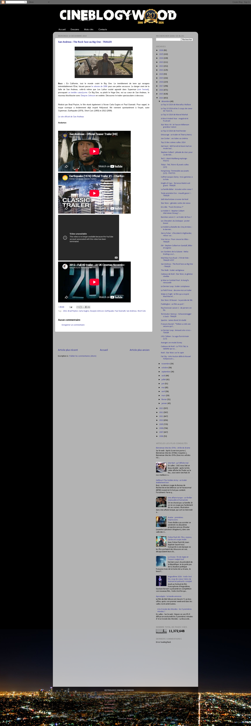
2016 (161, 90)
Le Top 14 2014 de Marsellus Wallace (176, 105)
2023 (161, 62)
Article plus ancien (139, 350)
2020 (161, 74)
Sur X (106, 697)
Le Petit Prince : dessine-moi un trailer (176, 290)
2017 (161, 86)
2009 (161, 424)
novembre (166, 364)
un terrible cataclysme (77, 92)
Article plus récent (68, 350)
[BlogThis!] (80, 307)
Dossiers (75, 29)
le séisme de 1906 (99, 86)
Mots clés (88, 29)
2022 (161, 66)
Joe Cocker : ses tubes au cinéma (174, 139)
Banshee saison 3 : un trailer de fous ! (176, 217)
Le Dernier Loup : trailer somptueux (175, 286)
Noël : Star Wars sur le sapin (172, 353)
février (164, 399)
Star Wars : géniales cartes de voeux (175, 203)
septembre (166, 372)
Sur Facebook (109, 701)
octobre (165, 368)
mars (164, 396)
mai (163, 388)
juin (163, 384)
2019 (161, 78)
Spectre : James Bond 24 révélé (173, 320)
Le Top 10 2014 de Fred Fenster (173, 131)
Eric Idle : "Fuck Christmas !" (172, 207)
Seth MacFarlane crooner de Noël (174, 199)
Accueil (62, 29)
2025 (161, 54)
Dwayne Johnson (88, 95)
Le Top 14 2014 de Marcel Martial (174, 115)
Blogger (130, 719)
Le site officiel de (71, 117)
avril (163, 391)
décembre (166, 101)
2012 (65, 311)
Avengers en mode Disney (171, 343)
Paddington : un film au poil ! (172, 304)
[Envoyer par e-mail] (77, 307)
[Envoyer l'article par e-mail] (71, 307)
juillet (164, 380)
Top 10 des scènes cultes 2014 (173, 142)
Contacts (102, 29)
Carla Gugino (84, 311)
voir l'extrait (143, 89)
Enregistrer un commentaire (73, 325)
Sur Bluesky (109, 711)
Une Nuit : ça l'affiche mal (178, 463)
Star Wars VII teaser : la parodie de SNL (176, 300)
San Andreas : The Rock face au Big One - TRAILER (85, 42)
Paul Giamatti (120, 311)
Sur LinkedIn (109, 694)
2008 (161, 428)
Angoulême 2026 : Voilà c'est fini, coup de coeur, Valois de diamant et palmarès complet (180, 579)
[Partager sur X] (83, 307)
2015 (161, 94)
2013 (161, 408)
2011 (161, 416)
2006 (161, 436)
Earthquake (109, 311)
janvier (164, 403)
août (164, 376)
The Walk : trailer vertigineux (172, 270)
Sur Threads (109, 704)
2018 (161, 82)
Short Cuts (142, 311)
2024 (161, 58)
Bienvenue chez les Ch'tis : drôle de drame (173, 448)
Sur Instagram (110, 708)
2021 (161, 70)
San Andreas (132, 311)
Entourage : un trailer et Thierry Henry (176, 135)
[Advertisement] (104, 340)
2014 (161, 98)
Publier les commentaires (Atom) (82, 356)
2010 (161, 420)
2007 (161, 432)
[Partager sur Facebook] (86, 307)
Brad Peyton (73, 311)
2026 (161, 50)
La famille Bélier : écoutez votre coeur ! (177, 189)
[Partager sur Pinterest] (88, 307)
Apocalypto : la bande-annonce (168, 596)
